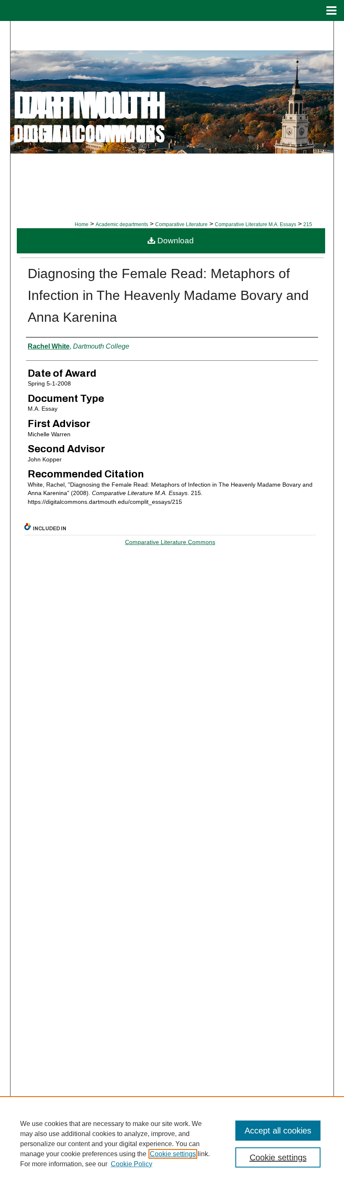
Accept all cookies (278, 1130)
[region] (172, 1143)
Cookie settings (173, 1153)
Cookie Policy (131, 1164)
